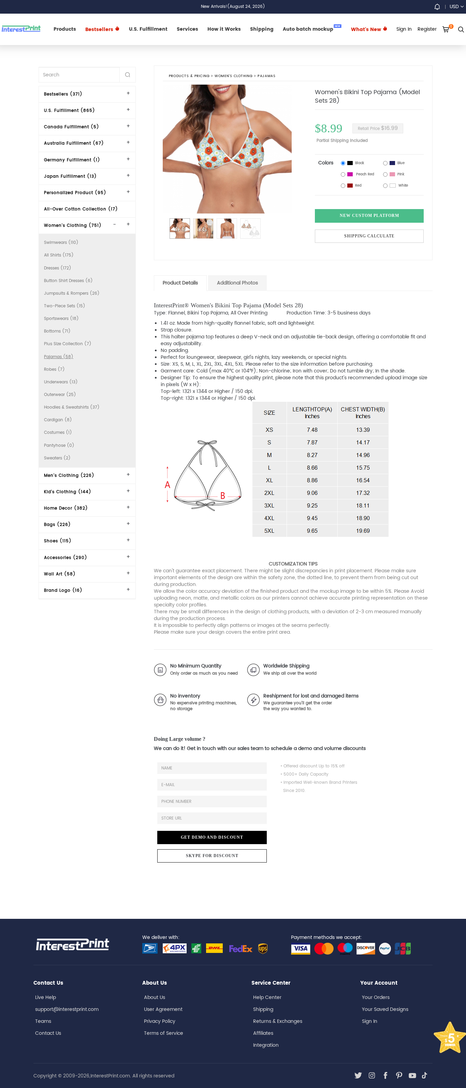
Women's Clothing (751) (73, 225)
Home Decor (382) (66, 508)
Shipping (262, 29)
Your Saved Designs (385, 1009)
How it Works (224, 29)
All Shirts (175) (59, 255)
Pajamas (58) (58, 357)
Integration (266, 1045)
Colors (325, 163)
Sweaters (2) (57, 458)
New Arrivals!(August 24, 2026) (233, 6)
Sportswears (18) (61, 318)
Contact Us (48, 1033)
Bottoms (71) (57, 331)
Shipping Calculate (369, 236)
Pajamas (267, 76)
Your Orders (376, 997)
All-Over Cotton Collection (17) (81, 209)
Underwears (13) (61, 382)
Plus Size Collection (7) (67, 344)
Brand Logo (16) (63, 590)
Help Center (267, 997)
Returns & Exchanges (277, 1021)
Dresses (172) (57, 268)
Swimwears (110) (61, 242)
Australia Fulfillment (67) (74, 143)
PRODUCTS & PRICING (189, 76)
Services (187, 29)
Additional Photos (237, 283)
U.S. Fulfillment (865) (69, 110)
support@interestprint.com (67, 1009)
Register (427, 29)
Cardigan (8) (58, 420)
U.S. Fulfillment (148, 29)
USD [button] (454, 7)
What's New (366, 29)
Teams (43, 1021)
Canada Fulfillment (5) (71, 127)
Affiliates (263, 1033)
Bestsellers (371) (63, 94)
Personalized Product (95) (75, 193)
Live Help (45, 997)
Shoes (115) (58, 541)
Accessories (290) (65, 558)
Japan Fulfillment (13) (70, 176)
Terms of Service (163, 1033)
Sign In (369, 1021)
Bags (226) (57, 524)
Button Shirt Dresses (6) (68, 281)
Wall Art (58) (60, 574)
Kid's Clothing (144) (67, 492)
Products (65, 29)
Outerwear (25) (60, 395)
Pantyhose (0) (59, 445)
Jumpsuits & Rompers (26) (72, 293)
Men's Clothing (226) (69, 475)
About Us (154, 997)
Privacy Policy (159, 1021)
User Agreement (163, 1009)
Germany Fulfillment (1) (72, 160)
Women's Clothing (234, 76)
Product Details (180, 283)
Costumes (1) (58, 432)
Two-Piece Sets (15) (64, 306)
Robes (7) (54, 369)
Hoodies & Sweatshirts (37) (72, 407)
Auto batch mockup (311, 28)
